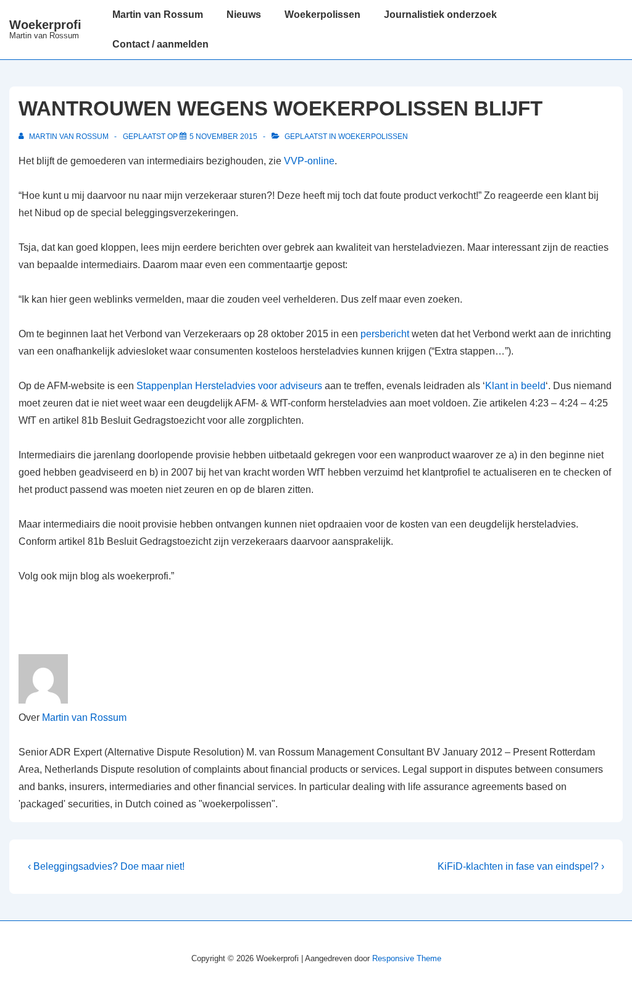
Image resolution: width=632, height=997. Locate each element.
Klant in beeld (515, 386)
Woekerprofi (45, 25)
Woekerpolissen (322, 14)
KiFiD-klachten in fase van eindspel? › (521, 866)
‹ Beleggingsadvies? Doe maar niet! (106, 866)
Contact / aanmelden (160, 44)
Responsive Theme (406, 958)
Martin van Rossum (157, 14)
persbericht (384, 334)
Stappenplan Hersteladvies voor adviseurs (229, 386)
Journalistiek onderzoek (440, 14)
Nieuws (244, 14)
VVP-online (309, 161)
